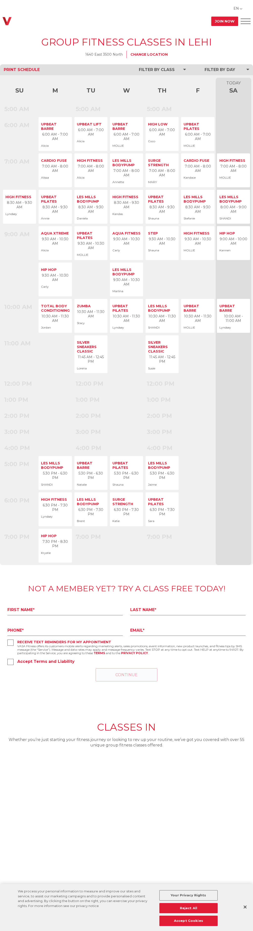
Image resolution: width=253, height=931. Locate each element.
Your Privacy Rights (188, 895)
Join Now (224, 21)
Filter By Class (157, 69)
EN (236, 8)
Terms (99, 653)
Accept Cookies (188, 921)
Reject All (188, 908)
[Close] (245, 907)
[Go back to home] (7, 21)
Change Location (149, 54)
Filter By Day (220, 69)
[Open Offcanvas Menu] (245, 21)
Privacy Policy (134, 653)
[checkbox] (10, 643)
